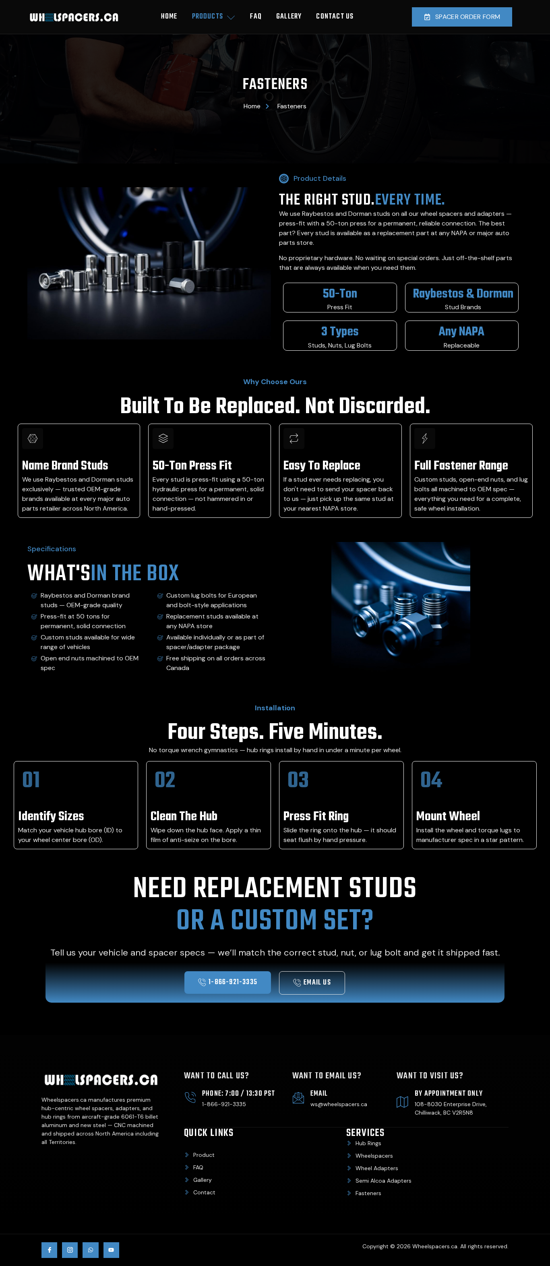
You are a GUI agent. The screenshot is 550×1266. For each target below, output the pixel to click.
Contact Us (335, 17)
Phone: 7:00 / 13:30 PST (238, 1094)
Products (207, 17)
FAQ (256, 17)
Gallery (289, 17)
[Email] (298, 1098)
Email (319, 1094)
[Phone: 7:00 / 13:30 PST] (190, 1098)
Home (169, 17)
